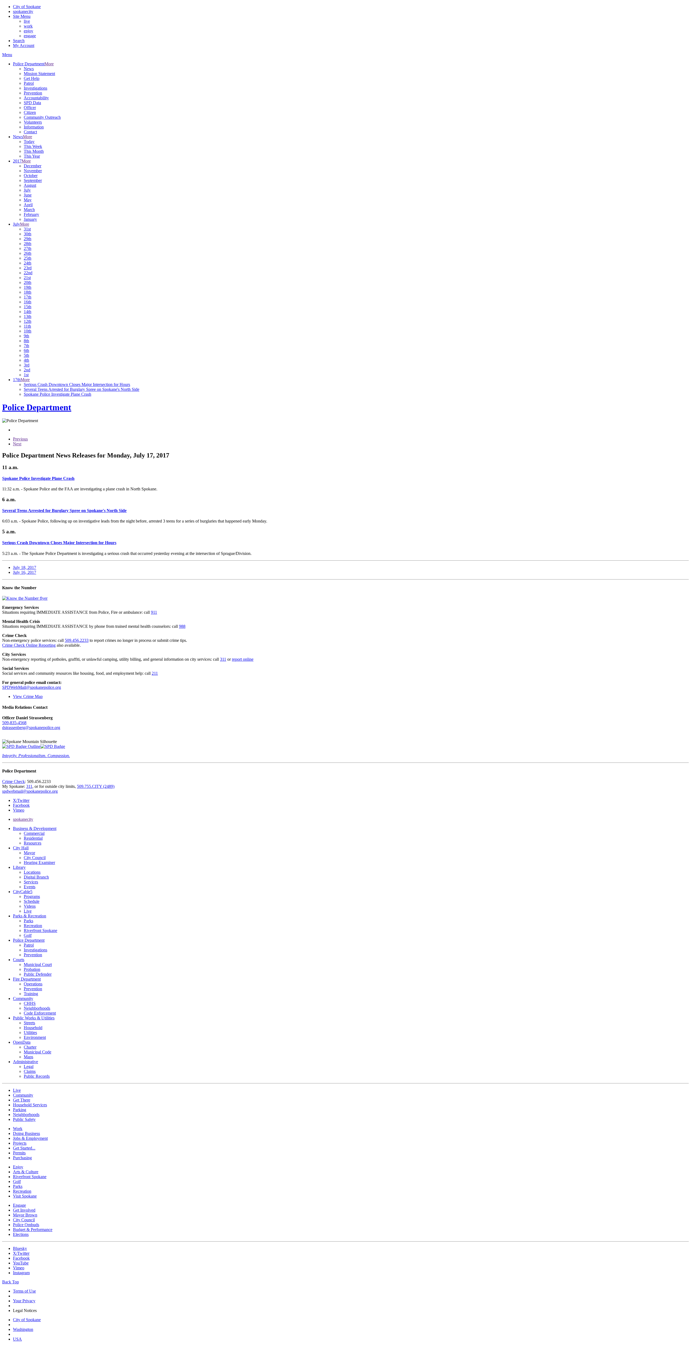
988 (182, 626)
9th (26, 336)
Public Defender (38, 974)
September (33, 180)
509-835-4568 (14, 722)
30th (27, 234)
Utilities (30, 1032)
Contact (30, 132)
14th (27, 311)
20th (27, 282)
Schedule (31, 901)
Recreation (33, 925)
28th (27, 243)
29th (27, 238)
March (29, 209)
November (33, 170)
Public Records (37, 1076)
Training (31, 993)
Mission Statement (39, 73)
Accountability (36, 98)
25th (27, 258)
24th (27, 263)
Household (33, 1027)
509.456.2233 (77, 640)
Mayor (29, 852)
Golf (28, 935)
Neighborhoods (37, 1008)
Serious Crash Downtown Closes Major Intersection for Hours (77, 384)
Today (29, 141)
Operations (33, 984)
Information (34, 127)
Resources (32, 843)
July (27, 190)
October (31, 175)
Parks (28, 920)
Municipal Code (37, 1052)
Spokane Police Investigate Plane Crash (57, 394)
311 (223, 659)
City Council (35, 857)
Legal (28, 1066)
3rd (26, 365)
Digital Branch (36, 877)
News (29, 68)
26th (27, 253)
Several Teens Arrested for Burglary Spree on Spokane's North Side (81, 389)
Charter (30, 1047)
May (28, 200)
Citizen (30, 112)
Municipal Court (38, 964)
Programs (32, 896)
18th (27, 292)
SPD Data (32, 102)
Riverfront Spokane (40, 930)
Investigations (35, 88)
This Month (34, 151)
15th (27, 306)
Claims (30, 1071)
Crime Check (13, 781)
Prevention (33, 93)
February (31, 214)
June (28, 195)
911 (154, 612)
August (30, 185)
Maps (28, 1057)
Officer (30, 107)
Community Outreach (42, 117)
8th (26, 340)
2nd (27, 370)
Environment (35, 1037)
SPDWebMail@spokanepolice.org (31, 687)
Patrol (29, 83)
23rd (28, 268)
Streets (29, 1022)
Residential (33, 838)
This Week (33, 146)
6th (26, 350)
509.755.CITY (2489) (95, 786)
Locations (32, 872)
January (30, 219)
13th (27, 316)
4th (26, 360)
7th (26, 345)
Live (28, 911)
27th (27, 248)
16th (27, 302)
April (28, 204)
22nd (28, 272)
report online (242, 659)
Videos (30, 906)
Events (29, 886)
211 (155, 673)
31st (27, 229)
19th (27, 287)
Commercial (34, 833)
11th (27, 326)
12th (27, 321)
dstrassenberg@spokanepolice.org (31, 727)
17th (27, 297)
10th (27, 331)
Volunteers (33, 122)
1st (26, 374)
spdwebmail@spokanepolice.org (30, 791)
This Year (32, 156)
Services (31, 882)
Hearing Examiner (39, 862)
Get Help (31, 78)
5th (26, 355)
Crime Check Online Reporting (29, 645)
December (32, 166)
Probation (32, 969)
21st (27, 277)
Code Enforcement (40, 1013)
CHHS (30, 1003)
